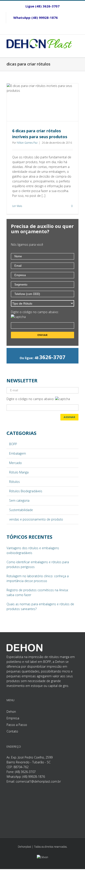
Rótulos (14, 482)
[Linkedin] (42, 28)
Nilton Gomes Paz (27, 143)
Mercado (15, 463)
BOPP (13, 444)
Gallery (43, 102)
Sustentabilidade (21, 510)
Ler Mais (17, 206)
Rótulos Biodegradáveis (25, 491)
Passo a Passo (17, 725)
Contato (12, 731)
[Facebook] (72, 17)
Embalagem (17, 453)
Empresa (13, 718)
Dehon (11, 711)
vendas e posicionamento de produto (36, 519)
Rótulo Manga (19, 472)
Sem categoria (19, 500)
